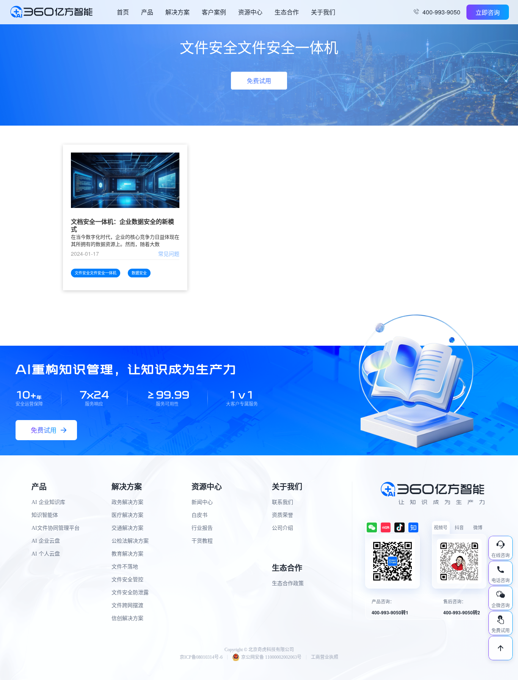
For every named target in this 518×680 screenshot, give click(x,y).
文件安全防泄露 (130, 592)
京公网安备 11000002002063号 (271, 657)
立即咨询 (488, 12)
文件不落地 (124, 567)
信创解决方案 (127, 618)
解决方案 (177, 12)
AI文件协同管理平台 (55, 528)
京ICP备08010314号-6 (201, 657)
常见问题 (168, 253)
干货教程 (202, 541)
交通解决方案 (127, 528)
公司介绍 (282, 528)
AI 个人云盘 (45, 554)
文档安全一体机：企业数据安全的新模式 (122, 225)
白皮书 (199, 515)
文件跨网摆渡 (127, 605)
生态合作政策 (288, 583)
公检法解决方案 (130, 541)
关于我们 (323, 12)
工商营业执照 (324, 657)
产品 (147, 12)
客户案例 (214, 12)
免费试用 (259, 80)
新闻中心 (202, 502)
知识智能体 (44, 515)
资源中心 (250, 12)
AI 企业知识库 (48, 502)
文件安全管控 (127, 579)
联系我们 (282, 502)
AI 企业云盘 (45, 541)
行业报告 (202, 528)
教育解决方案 (127, 554)
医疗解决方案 (127, 515)
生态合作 (287, 12)
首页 (123, 12)
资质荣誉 (282, 515)
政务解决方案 (127, 502)
